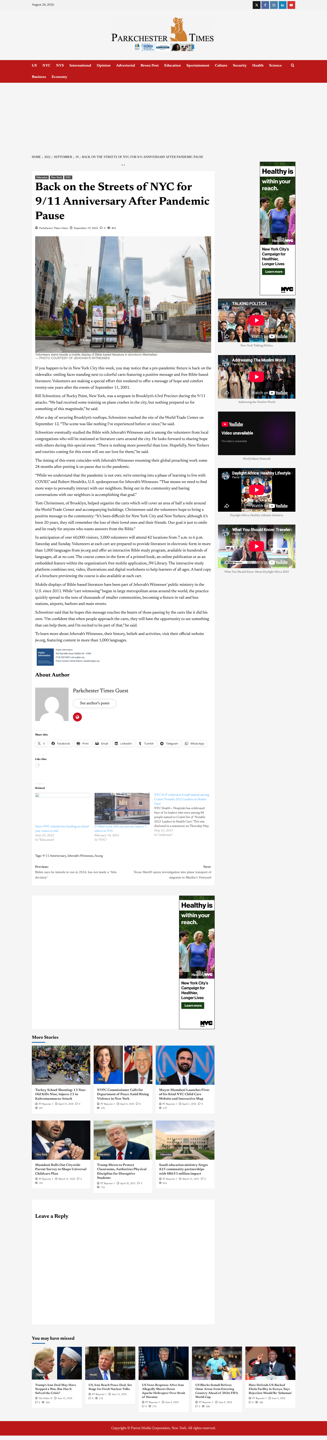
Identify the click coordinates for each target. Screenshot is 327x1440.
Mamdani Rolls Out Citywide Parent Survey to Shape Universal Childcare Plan (61, 1169)
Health (258, 65)
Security (240, 65)
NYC (46, 65)
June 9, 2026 (172, 1402)
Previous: (76, 872)
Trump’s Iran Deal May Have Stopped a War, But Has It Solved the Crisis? (55, 1389)
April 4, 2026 (127, 1104)
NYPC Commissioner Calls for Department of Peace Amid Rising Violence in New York (123, 1095)
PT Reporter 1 (46, 1104)
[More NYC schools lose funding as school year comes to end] (62, 808)
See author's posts (94, 703)
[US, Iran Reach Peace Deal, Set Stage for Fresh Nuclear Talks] (110, 1363)
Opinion (104, 65)
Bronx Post (150, 65)
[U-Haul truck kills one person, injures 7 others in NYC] (122, 808)
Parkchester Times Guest (53, 228)
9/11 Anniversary (54, 856)
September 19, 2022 (86, 228)
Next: (172, 872)
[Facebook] (265, 5)
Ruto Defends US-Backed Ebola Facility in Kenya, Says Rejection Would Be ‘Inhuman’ (270, 1389)
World (93, 1374)
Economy (59, 77)
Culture (221, 65)
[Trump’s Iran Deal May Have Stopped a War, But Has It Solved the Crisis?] (57, 1363)
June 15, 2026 (65, 1398)
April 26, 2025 (127, 1183)
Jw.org (98, 856)
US (34, 65)
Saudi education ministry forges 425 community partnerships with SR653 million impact (183, 1169)
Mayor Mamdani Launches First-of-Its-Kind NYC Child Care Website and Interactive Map (184, 1095)
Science (275, 65)
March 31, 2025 (190, 1178)
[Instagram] (274, 5)
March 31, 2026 (67, 1178)
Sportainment (197, 65)
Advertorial (125, 65)
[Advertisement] (163, 116)
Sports (200, 1374)
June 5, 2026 (278, 1398)
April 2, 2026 (189, 1104)
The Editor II (45, 1398)
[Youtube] (291, 5)
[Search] (292, 65)
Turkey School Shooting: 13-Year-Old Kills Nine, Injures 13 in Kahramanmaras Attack (60, 1095)
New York (56, 177)
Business (39, 77)
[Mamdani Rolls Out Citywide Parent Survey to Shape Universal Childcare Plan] (61, 1140)
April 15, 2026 (66, 1104)
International (80, 65)
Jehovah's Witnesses (80, 856)
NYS (60, 65)
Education (172, 65)
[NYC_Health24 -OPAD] (197, 962)
